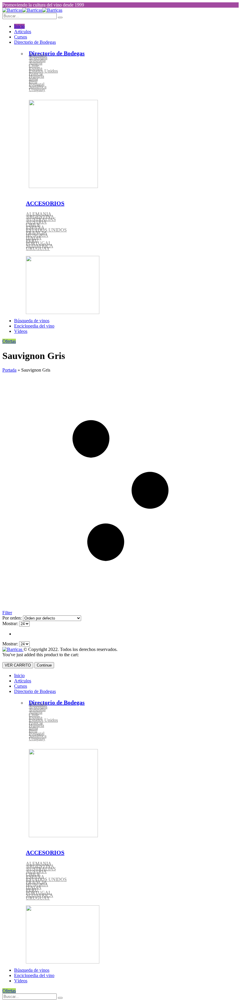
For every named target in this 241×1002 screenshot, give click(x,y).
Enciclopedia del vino (34, 325)
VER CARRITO (18, 665)
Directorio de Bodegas (35, 42)
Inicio (19, 26)
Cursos (20, 36)
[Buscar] (60, 998)
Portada (9, 369)
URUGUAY (38, 248)
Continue (44, 665)
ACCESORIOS (45, 203)
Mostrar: (10, 623)
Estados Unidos (43, 70)
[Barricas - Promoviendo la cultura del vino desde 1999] (32, 10)
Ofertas (9, 341)
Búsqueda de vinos (31, 320)
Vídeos (20, 331)
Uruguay (37, 89)
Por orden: (12, 617)
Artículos (22, 31)
